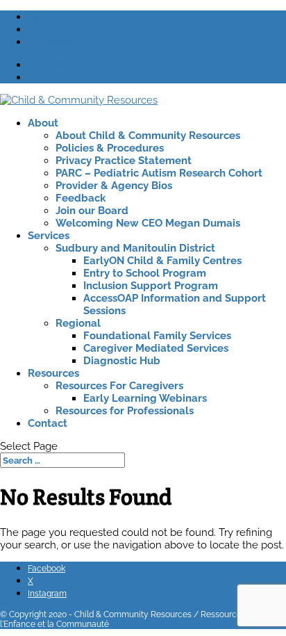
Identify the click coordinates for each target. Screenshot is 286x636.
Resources (53, 373)
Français (47, 64)
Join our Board (92, 210)
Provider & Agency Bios (114, 185)
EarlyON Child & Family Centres (162, 260)
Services (48, 235)
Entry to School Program (144, 273)
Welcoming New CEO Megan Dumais (148, 223)
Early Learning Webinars (145, 398)
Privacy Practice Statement (124, 160)
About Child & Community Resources (148, 135)
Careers (46, 77)
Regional (78, 323)
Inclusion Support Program (150, 285)
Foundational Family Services (157, 335)
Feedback (81, 198)
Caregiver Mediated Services (155, 348)
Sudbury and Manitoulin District (135, 248)
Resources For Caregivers (119, 386)
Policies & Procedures (110, 148)
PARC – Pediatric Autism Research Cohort (159, 173)
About (43, 123)
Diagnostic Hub (121, 360)
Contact (47, 423)
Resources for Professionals (125, 411)
